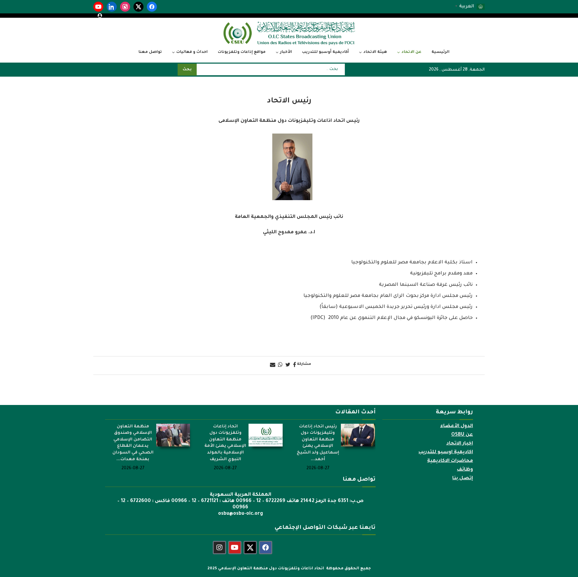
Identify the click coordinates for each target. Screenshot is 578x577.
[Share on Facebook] (294, 365)
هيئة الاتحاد (375, 52)
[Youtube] (235, 547)
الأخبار (286, 52)
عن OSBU (462, 435)
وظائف (465, 470)
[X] (138, 7)
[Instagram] (125, 7)
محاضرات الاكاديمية (450, 461)
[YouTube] (98, 7)
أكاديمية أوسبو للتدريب (325, 52)
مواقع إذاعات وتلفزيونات (242, 52)
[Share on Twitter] (287, 365)
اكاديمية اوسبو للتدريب (445, 452)
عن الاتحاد (411, 52)
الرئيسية (440, 52)
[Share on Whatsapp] (280, 365)
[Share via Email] (272, 365)
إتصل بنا (462, 478)
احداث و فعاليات (192, 52)
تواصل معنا (150, 52)
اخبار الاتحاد (459, 443)
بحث (187, 70)
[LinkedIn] (112, 7)
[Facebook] (152, 7)
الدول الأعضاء (456, 426)
